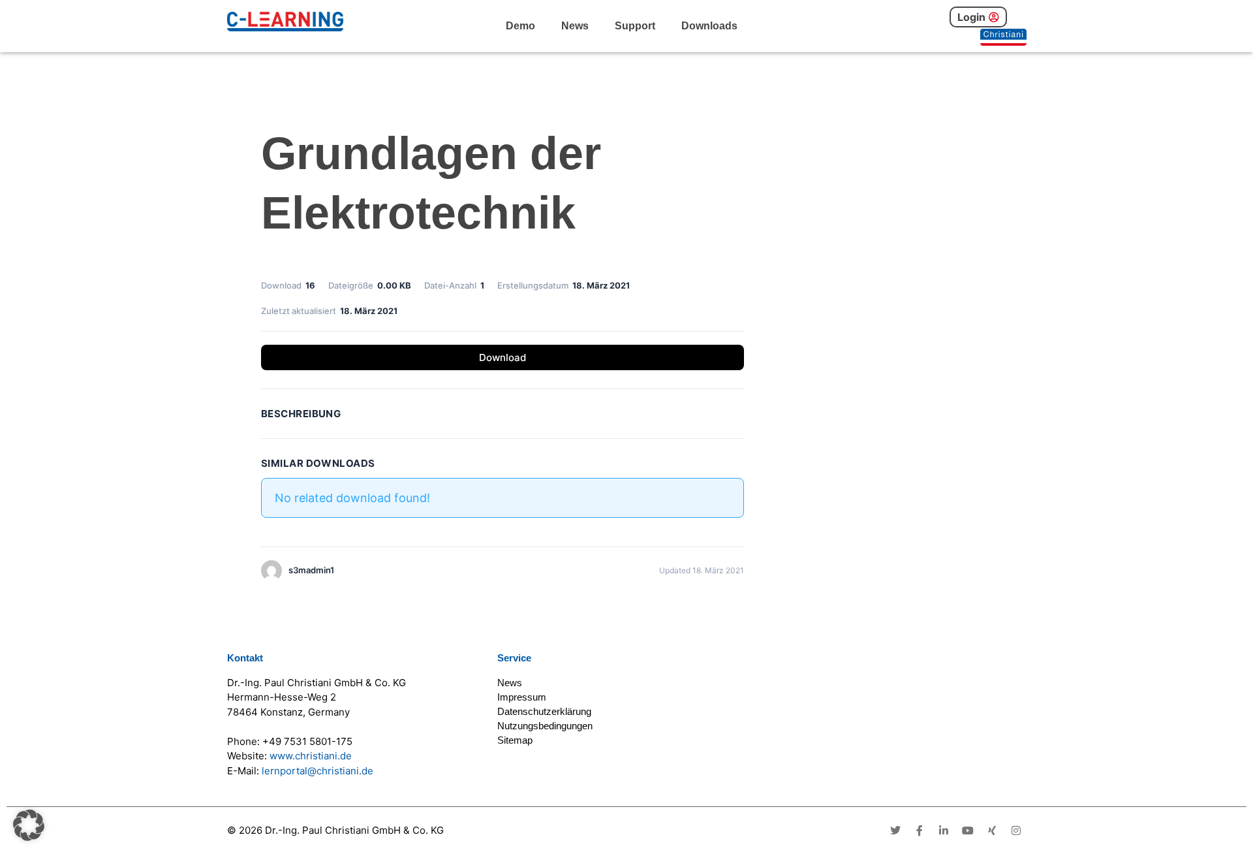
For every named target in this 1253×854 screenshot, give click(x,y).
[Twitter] (895, 830)
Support (635, 25)
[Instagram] (1016, 830)
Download (502, 357)
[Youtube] (967, 830)
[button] (28, 825)
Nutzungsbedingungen (545, 725)
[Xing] (992, 830)
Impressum (521, 697)
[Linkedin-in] (943, 830)
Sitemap (515, 740)
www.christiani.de (311, 756)
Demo (520, 25)
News (575, 25)
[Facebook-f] (919, 830)
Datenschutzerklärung (544, 711)
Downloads (709, 25)
